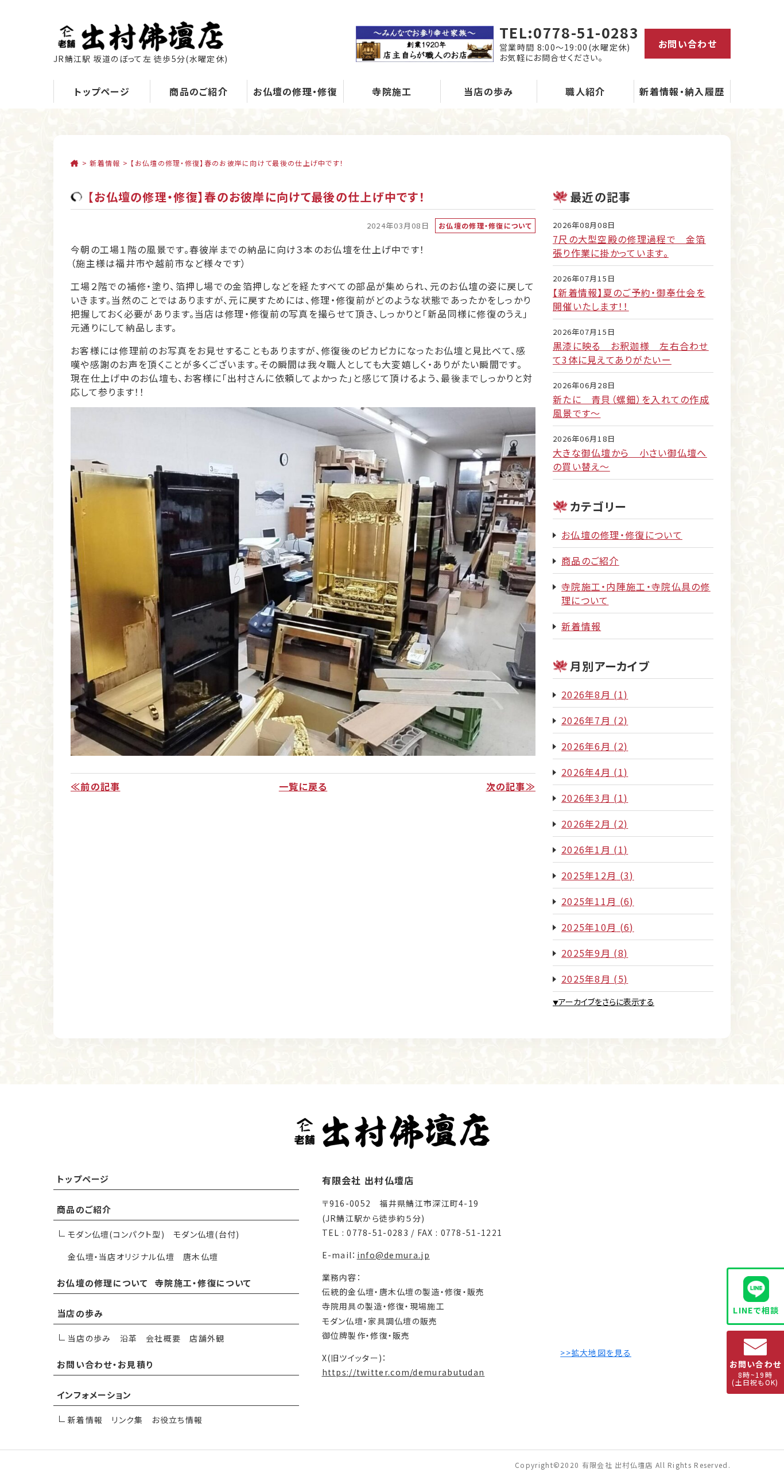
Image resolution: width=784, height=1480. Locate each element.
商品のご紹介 (198, 91)
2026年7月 (586, 720)
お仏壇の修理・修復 (295, 91)
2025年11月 (588, 901)
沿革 (129, 1338)
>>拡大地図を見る (595, 1352)
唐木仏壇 (200, 1256)
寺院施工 (392, 91)
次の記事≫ (510, 786)
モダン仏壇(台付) (206, 1234)
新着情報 (581, 626)
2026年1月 (586, 849)
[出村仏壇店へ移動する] (75, 163)
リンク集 (127, 1419)
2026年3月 (586, 798)
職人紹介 (585, 91)
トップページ (102, 91)
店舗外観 (206, 1338)
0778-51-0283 (586, 32)
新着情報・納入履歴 (681, 91)
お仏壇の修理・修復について (485, 225)
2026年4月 (586, 772)
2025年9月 (586, 953)
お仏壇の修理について (102, 1283)
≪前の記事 (96, 786)
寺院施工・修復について (203, 1283)
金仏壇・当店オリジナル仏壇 (121, 1256)
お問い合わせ (687, 44)
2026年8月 (586, 694)
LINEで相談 (756, 1310)
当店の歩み (489, 91)
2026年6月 (586, 746)
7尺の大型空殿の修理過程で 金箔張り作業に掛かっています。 (629, 246)
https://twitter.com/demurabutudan (403, 1372)
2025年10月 (588, 927)
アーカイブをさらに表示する (603, 1001)
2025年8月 (586, 979)
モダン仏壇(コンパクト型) (116, 1234)
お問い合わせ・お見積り (105, 1364)
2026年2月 (586, 823)
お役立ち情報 (177, 1419)
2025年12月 (588, 875)
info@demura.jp (393, 1255)
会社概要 (163, 1338)
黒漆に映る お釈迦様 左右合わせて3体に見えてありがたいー (631, 352)
